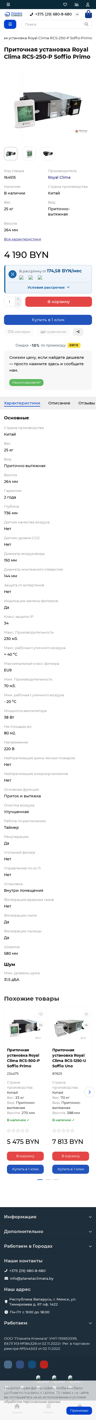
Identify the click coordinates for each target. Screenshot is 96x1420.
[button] (6, 1092)
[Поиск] (86, 24)
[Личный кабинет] (87, 4)
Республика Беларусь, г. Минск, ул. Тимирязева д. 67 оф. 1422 (42, 1301)
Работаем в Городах (28, 1246)
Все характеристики (22, 239)
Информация (20, 1216)
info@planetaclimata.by (31, 1278)
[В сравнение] (41, 1024)
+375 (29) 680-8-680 (53, 14)
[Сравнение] (76, 4)
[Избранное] (65, 4)
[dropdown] (8, 4)
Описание (59, 402)
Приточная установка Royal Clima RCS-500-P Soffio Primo (23, 1058)
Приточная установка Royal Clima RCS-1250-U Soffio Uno (69, 1058)
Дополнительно (23, 1231)
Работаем (15, 1323)
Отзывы (86, 402)
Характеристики (22, 402)
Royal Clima (59, 177)
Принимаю (79, 1411)
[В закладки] (41, 1014)
